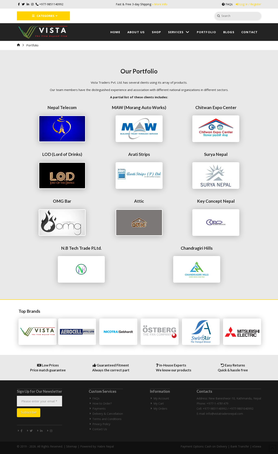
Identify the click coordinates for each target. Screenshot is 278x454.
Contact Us (99, 429)
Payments (99, 408)
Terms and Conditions (106, 419)
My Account (161, 398)
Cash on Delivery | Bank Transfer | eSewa (233, 446)
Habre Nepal (105, 446)
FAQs (96, 398)
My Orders (160, 408)
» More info (159, 4)
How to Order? (102, 403)
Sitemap (71, 446)
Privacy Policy (101, 424)
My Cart (158, 403)
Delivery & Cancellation (107, 414)
